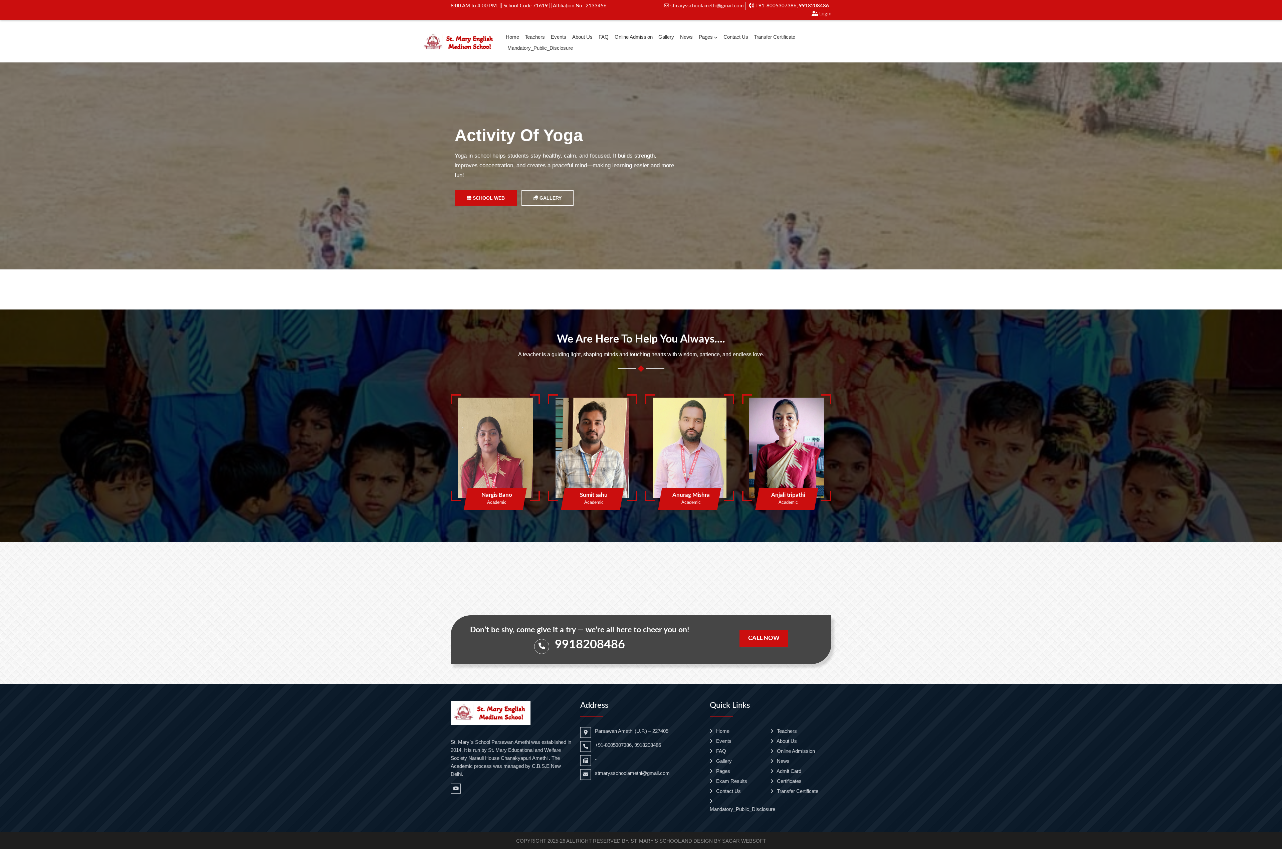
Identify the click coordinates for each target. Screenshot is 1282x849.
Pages (706, 37)
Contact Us (735, 37)
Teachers (535, 37)
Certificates (789, 781)
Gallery (666, 37)
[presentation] (34, 166)
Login (824, 13)
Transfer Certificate (774, 37)
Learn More (550, 193)
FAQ (604, 37)
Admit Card (788, 771)
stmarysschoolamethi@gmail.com (706, 5)
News (686, 37)
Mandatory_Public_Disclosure (540, 48)
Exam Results (731, 781)
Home (512, 37)
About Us (582, 37)
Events (558, 37)
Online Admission (634, 37)
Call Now (764, 638)
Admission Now (486, 193)
